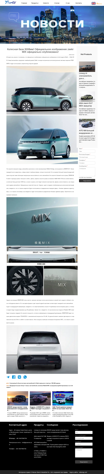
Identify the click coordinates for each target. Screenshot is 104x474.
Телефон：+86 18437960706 (17, 449)
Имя (81, 148)
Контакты (79, 3)
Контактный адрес (18, 424)
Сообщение (83, 166)
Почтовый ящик (84, 154)
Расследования (80, 424)
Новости (46, 3)
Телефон (82, 160)
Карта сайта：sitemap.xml (78, 472)
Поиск (100, 3)
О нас (68, 3)
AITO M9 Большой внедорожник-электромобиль (40, 445)
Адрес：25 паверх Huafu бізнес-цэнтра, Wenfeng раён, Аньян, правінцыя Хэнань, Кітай (20, 432)
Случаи (56, 3)
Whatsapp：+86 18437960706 (18, 438)
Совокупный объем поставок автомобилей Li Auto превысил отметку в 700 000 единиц (35, 383)
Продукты (34, 3)
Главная (24, 3)
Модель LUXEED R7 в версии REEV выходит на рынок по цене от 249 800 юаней (58, 438)
